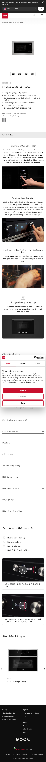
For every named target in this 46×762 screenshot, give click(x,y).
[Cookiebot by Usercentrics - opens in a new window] (34, 357)
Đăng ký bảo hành (9, 719)
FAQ (24, 716)
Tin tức (25, 726)
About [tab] (37, 363)
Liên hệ (25, 732)
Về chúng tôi (27, 729)
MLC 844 (9, 679)
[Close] (43, 2)
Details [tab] (23, 363)
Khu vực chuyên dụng (31, 713)
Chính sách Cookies (36, 754)
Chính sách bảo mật (21, 754)
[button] (19, 8)
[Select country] (38, 15)
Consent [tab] (8, 363)
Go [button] (41, 9)
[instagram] (28, 739)
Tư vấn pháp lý (7, 754)
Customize (22, 397)
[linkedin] (24, 739)
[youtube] (21, 739)
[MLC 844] (23, 660)
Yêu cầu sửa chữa (8, 713)
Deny (23, 403)
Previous (1, 669)
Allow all (23, 391)
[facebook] (17, 739)
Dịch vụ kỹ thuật (8, 716)
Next (38, 74)
